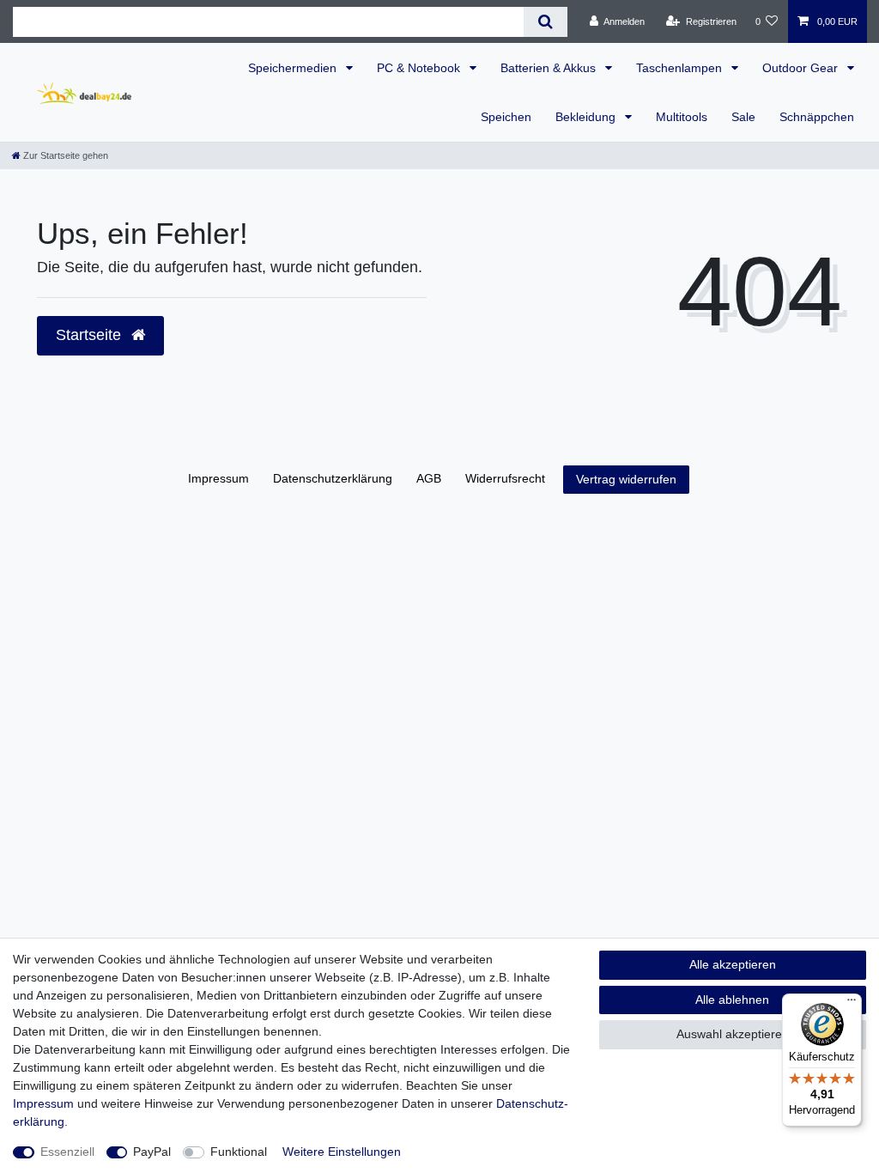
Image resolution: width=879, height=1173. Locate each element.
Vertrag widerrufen (626, 479)
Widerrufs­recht (505, 478)
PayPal (152, 1151)
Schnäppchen (816, 117)
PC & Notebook (420, 68)
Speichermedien (294, 68)
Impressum (218, 478)
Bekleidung (587, 117)
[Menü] (851, 1004)
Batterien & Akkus (549, 68)
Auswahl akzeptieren (732, 1034)
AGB (428, 478)
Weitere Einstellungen (341, 1151)
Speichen (506, 117)
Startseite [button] (90, 334)
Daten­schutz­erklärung (332, 478)
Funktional (238, 1151)
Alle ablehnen (732, 999)
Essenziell (67, 1151)
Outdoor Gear (801, 68)
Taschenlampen (680, 68)
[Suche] (545, 22)
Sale (743, 117)
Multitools (681, 117)
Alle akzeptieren (732, 964)
